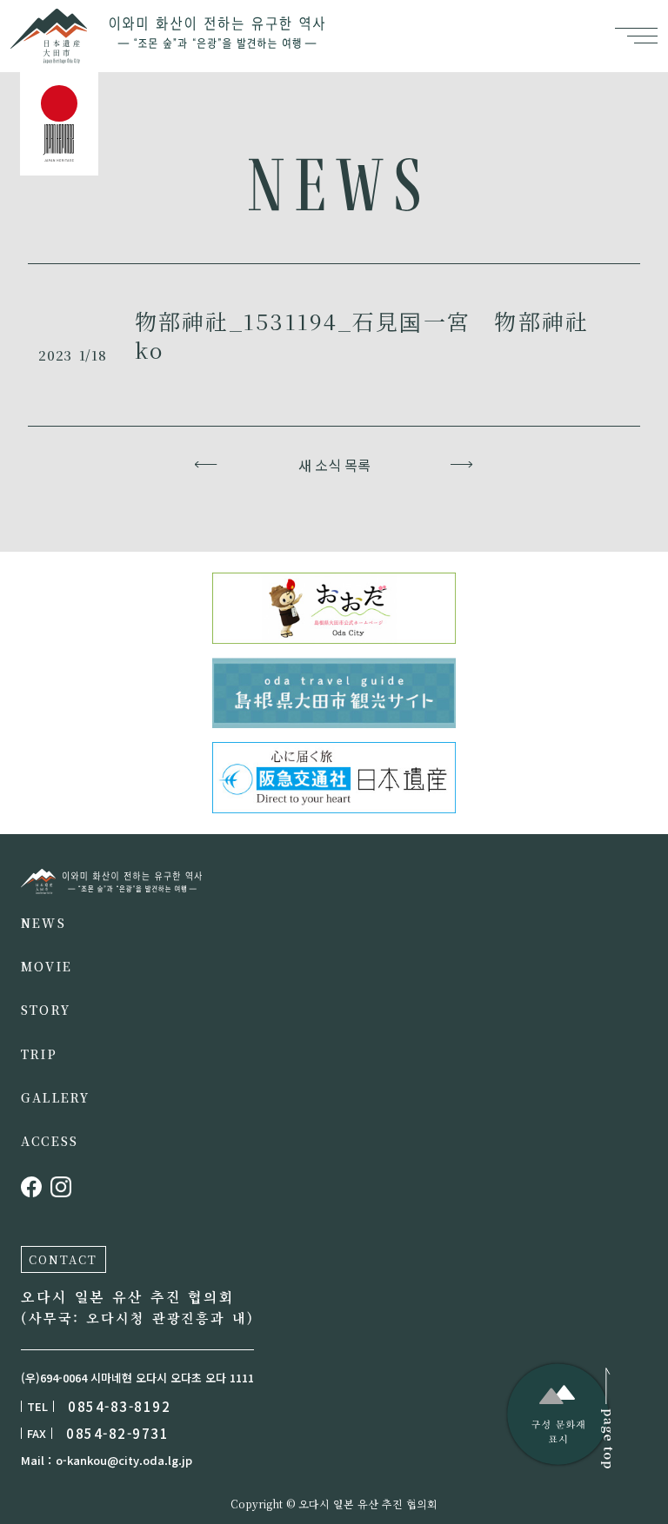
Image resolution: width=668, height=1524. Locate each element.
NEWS (43, 923)
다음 (462, 465)
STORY (45, 1009)
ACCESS (49, 1141)
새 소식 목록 (334, 465)
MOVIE (46, 966)
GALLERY (55, 1097)
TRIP (39, 1054)
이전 (206, 465)
